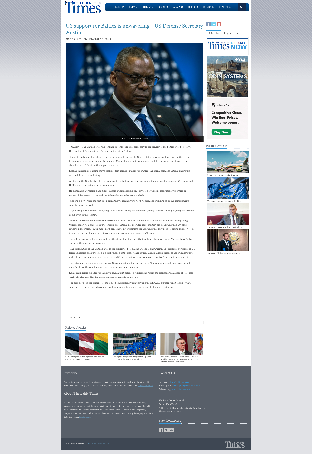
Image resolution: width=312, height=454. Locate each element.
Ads (238, 33)
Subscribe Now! (145, 385)
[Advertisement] (135, 302)
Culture (208, 7)
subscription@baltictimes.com (186, 385)
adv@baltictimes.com (181, 389)
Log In (227, 33)
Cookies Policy (90, 443)
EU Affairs (224, 7)
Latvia (133, 7)
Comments (74, 317)
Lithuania (148, 7)
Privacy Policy (103, 443)
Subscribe (214, 33)
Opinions (193, 7)
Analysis (178, 7)
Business (163, 7)
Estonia (119, 7)
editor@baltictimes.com (179, 382)
